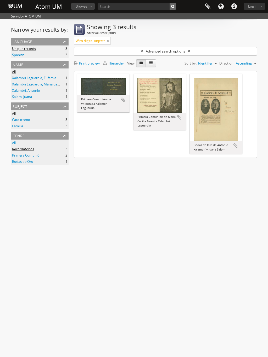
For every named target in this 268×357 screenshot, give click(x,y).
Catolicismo (21, 119)
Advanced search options (165, 51)
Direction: (226, 63)
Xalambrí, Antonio (26, 90)
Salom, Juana (22, 96)
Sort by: (191, 63)
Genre (19, 135)
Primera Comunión (27, 155)
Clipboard (207, 6)
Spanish (18, 55)
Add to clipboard (123, 99)
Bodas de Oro (22, 161)
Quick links (234, 6)
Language (220, 6)
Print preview (89, 63)
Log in (253, 6)
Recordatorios (23, 149)
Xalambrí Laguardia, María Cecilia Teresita (44, 84)
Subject (20, 106)
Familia (17, 126)
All (14, 71)
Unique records (24, 48)
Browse (81, 6)
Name (18, 64)
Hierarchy (116, 63)
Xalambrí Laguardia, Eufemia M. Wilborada (45, 78)
